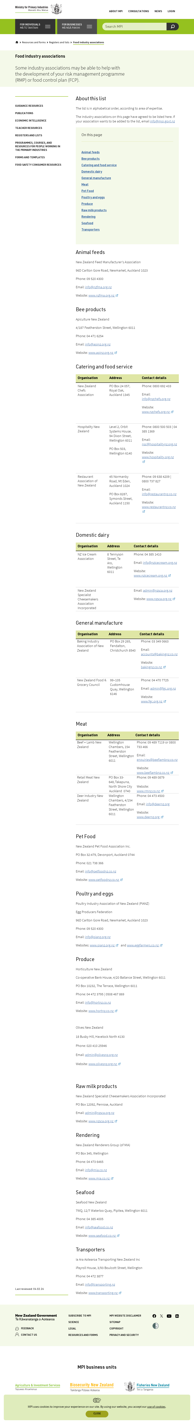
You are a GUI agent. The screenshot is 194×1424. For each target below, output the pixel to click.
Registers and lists (59, 42)
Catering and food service (99, 165)
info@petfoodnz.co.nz (100, 871)
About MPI (116, 11)
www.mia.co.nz (99, 1178)
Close (97, 1414)
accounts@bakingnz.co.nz (159, 654)
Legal (72, 1329)
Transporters (90, 230)
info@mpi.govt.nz (162, 121)
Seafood (87, 223)
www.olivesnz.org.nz (102, 1064)
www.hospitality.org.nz (158, 457)
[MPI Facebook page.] (154, 1316)
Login (171, 11)
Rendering (88, 217)
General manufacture (96, 178)
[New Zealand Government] (36, 1318)
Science (73, 1322)
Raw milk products (94, 210)
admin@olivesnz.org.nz (101, 1055)
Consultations (138, 11)
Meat (84, 184)
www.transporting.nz (103, 1293)
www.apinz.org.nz (101, 352)
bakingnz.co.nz (152, 667)
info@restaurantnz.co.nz (159, 494)
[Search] (173, 26)
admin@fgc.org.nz (163, 688)
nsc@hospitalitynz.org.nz (159, 444)
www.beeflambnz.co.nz (153, 772)
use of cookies (156, 1407)
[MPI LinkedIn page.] (177, 1316)
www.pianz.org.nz (102, 945)
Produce (87, 204)
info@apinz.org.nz (97, 344)
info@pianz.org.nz (97, 937)
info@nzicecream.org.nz (160, 562)
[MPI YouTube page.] (169, 1316)
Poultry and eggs (93, 197)
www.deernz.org (148, 817)
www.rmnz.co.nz (148, 791)
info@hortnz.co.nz (98, 1002)
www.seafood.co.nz (102, 1235)
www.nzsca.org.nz (159, 599)
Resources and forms (34, 42)
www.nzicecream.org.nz (151, 575)
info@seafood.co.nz (99, 1227)
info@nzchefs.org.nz (156, 399)
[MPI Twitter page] (161, 1316)
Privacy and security (124, 1335)
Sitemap (115, 1322)
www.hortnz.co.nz (101, 1011)
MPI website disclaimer (125, 1316)
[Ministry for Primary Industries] (38, 9)
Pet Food (87, 191)
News (158, 11)
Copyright (117, 1329)
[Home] (17, 42)
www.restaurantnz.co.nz (159, 507)
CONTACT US (29, 1335)
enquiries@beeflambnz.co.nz (157, 759)
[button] (35, 26)
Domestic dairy (91, 172)
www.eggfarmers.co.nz (143, 945)
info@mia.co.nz (96, 1170)
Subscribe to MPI (79, 1316)
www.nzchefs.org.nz (156, 412)
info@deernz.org (158, 804)
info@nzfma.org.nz (98, 287)
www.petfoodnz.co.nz (104, 879)
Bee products (90, 159)
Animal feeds (90, 152)
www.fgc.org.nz (152, 701)
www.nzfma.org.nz (101, 295)
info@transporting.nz (100, 1284)
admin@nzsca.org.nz (157, 590)
